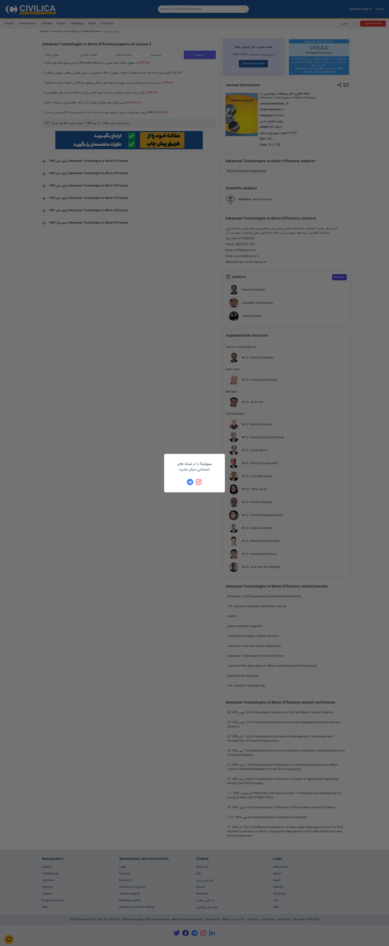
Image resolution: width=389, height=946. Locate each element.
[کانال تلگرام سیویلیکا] (190, 482)
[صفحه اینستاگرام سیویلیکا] (199, 482)
